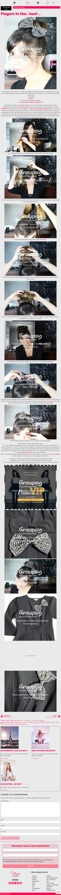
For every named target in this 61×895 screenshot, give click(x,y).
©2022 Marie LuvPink (5, 893)
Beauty (22, 7)
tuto (6, 724)
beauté (7, 722)
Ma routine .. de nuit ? (11, 784)
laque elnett (55, 722)
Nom (2, 819)
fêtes (35, 722)
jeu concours (40, 722)
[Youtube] (21, 883)
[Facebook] (10, 883)
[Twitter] (12, 883)
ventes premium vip (21, 724)
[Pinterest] (18, 883)
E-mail (2, 825)
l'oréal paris (48, 722)
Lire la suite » (4, 758)
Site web (3, 831)
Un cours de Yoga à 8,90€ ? (14, 751)
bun (11, 722)
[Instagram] (15, 883)
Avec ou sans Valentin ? (43, 751)
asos (3, 722)
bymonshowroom (18, 722)
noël (3, 724)
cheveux (25, 722)
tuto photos (11, 724)
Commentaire (5, 800)
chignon (31, 722)
